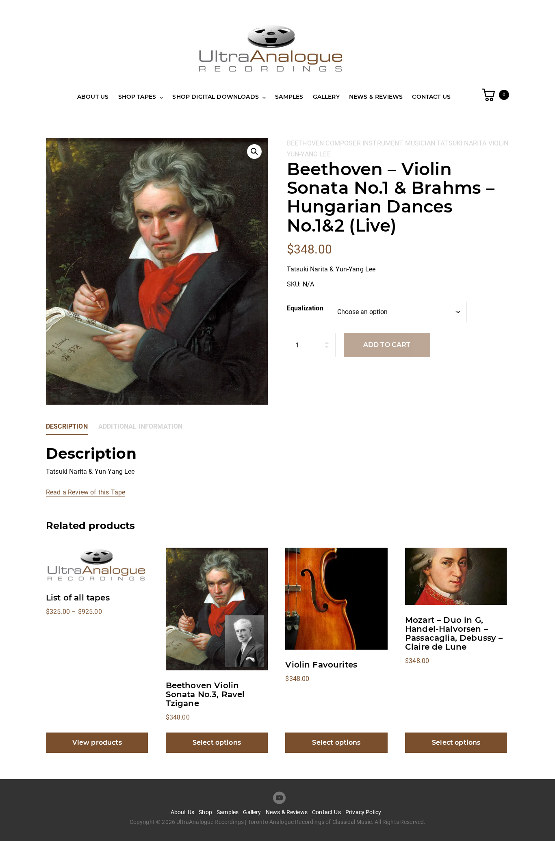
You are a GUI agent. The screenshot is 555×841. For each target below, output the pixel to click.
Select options (217, 742)
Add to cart (387, 345)
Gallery (326, 96)
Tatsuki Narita (461, 143)
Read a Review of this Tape (85, 492)
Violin (498, 143)
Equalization (305, 308)
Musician (420, 143)
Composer (342, 143)
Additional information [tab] (140, 426)
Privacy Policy (363, 812)
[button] (254, 151)
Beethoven (305, 143)
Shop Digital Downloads (215, 96)
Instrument (382, 143)
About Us (92, 96)
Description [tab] (67, 426)
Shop (205, 812)
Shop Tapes (137, 96)
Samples (289, 96)
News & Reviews (376, 96)
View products (97, 742)
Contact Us (431, 96)
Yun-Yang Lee (309, 154)
